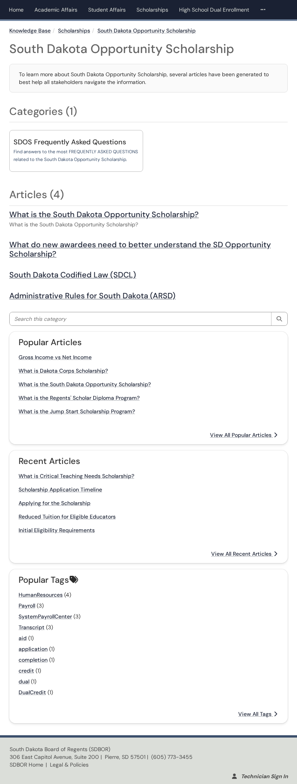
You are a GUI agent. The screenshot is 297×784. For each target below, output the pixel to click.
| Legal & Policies (67, 764)
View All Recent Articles (242, 553)
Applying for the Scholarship (54, 503)
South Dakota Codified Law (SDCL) (72, 275)
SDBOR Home (26, 764)
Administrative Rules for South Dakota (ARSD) (92, 296)
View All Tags (255, 713)
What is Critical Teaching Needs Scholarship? (76, 475)
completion (33, 659)
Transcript (31, 627)
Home (16, 9)
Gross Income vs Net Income (55, 357)
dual (24, 681)
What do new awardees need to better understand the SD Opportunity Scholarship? (140, 249)
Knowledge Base (30, 30)
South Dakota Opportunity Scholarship (146, 30)
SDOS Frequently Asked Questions (70, 142)
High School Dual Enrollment (214, 9)
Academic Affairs (55, 9)
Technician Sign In (264, 776)
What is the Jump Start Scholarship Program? (77, 411)
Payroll (27, 605)
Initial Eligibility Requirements (57, 530)
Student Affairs (107, 9)
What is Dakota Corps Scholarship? (63, 370)
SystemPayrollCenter (45, 616)
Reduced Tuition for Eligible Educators (67, 516)
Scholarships (152, 9)
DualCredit (32, 692)
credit (26, 670)
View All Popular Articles (241, 434)
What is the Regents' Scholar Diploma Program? (79, 397)
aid (23, 638)
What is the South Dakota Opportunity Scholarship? (104, 214)
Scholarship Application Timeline (60, 489)
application (33, 648)
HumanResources (41, 594)
